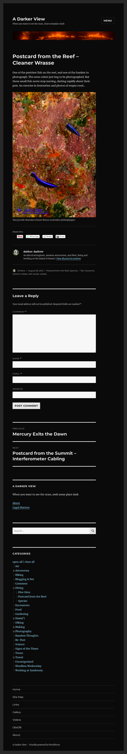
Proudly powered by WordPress (44, 744)
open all (17, 561)
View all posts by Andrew (68, 258)
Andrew (21, 270)
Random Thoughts (26, 635)
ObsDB (17, 727)
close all (29, 561)
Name (17, 358)
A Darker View (29, 19)
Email (17, 373)
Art (17, 566)
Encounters (22, 605)
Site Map (18, 697)
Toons (19, 652)
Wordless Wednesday (28, 666)
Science (20, 644)
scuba (36, 274)
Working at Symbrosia (29, 670)
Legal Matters (21, 507)
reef (30, 274)
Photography (23, 631)
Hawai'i (20, 618)
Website (18, 389)
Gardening (21, 613)
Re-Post (20, 639)
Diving (19, 587)
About (16, 503)
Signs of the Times (26, 648)
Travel (19, 657)
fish (82, 270)
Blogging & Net (24, 579)
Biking (19, 574)
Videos (17, 719)
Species (74, 270)
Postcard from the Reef (57, 270)
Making (20, 626)
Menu (108, 20)
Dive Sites (24, 592)
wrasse (43, 274)
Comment (20, 311)
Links (16, 704)
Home (16, 689)
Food (18, 609)
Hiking (19, 622)
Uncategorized (24, 661)
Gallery (17, 712)
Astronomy (22, 570)
